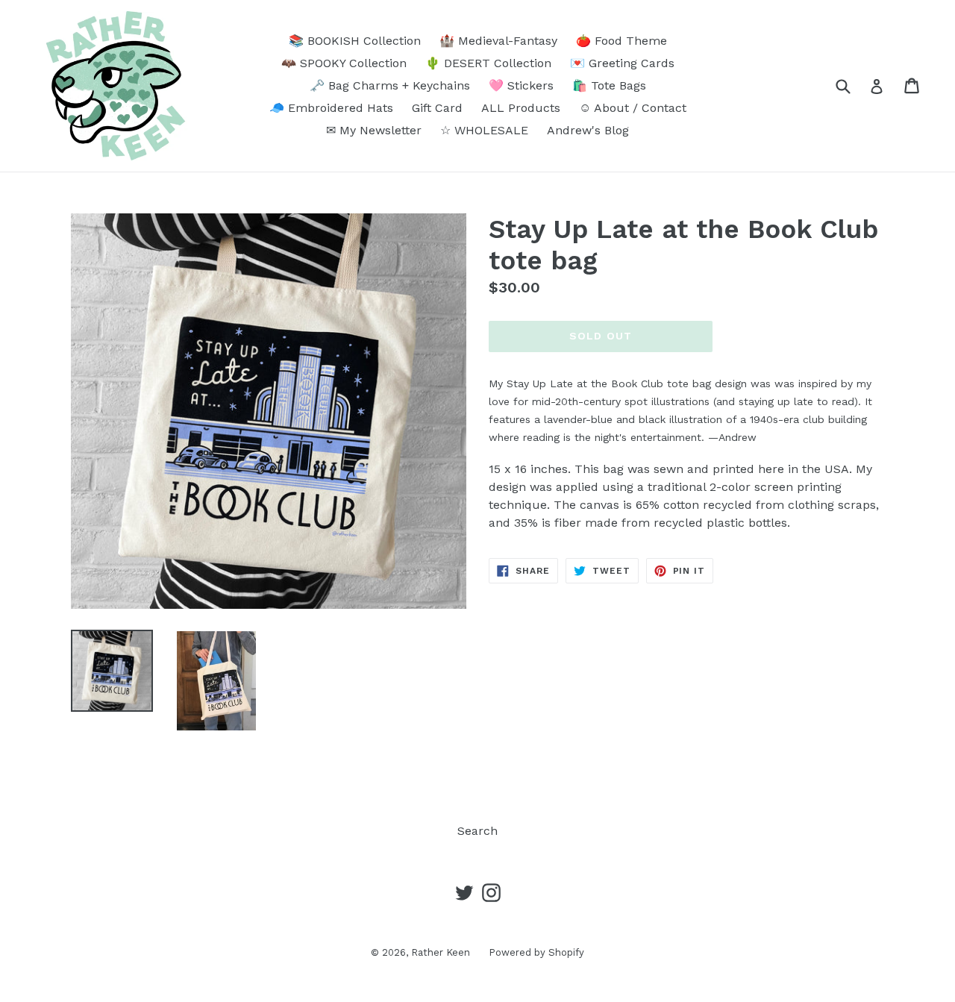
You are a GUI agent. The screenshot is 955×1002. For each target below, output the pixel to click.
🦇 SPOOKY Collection (344, 63)
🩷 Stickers (521, 85)
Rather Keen (440, 952)
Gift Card (437, 108)
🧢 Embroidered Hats (331, 108)
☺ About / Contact (632, 108)
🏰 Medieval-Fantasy (498, 41)
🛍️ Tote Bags (609, 85)
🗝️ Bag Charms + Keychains (390, 85)
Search (477, 831)
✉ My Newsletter (374, 130)
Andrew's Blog (588, 130)
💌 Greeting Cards (622, 63)
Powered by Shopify (536, 952)
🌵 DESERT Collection (488, 63)
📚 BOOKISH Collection (355, 41)
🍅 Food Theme (621, 41)
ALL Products (520, 108)
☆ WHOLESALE (484, 130)
